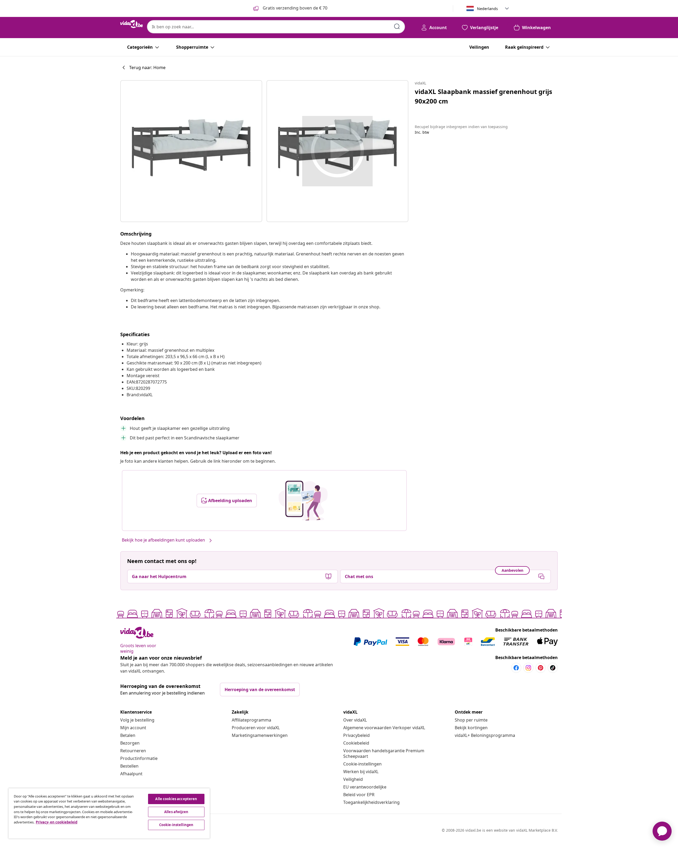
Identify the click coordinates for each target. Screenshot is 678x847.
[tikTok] (552, 667)
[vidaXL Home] (131, 24)
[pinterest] (540, 667)
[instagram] (528, 667)
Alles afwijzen (176, 811)
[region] (109, 813)
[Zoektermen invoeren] (397, 26)
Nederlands (487, 8)
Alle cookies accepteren (176, 798)
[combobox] (276, 26)
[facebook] (516, 667)
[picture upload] (303, 500)
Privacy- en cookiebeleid (56, 822)
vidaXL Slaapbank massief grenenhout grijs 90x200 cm (483, 96)
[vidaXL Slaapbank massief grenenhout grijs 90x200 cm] (191, 151)
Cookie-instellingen (362, 764)
